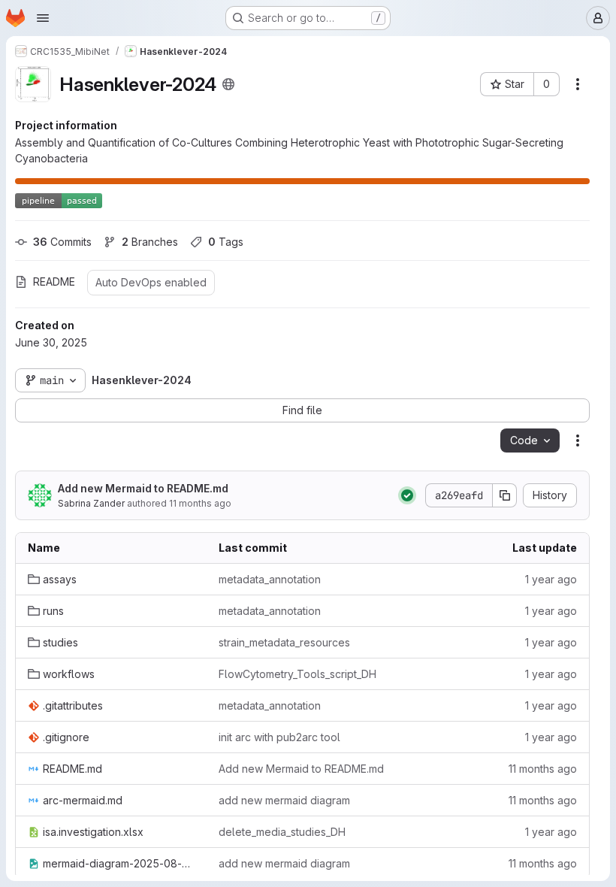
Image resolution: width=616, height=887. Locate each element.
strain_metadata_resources (284, 642)
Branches (150, 241)
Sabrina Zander (91, 503)
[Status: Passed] (407, 495)
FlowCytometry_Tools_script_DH (297, 674)
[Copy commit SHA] (505, 495)
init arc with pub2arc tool (279, 737)
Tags (225, 241)
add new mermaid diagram (284, 800)
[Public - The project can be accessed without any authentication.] (228, 84)
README (54, 281)
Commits (62, 241)
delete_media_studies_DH (282, 831)
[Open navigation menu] (43, 18)
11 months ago (200, 503)
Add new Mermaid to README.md (143, 488)
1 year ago (551, 579)
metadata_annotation (270, 579)
